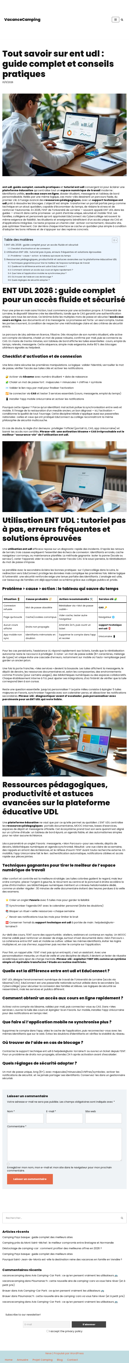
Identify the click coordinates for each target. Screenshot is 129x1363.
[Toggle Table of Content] (113, 240)
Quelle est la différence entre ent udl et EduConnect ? (39, 266)
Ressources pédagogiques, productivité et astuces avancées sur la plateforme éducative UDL (61, 259)
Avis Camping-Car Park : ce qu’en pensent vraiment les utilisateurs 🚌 (74, 1275)
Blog (60, 1360)
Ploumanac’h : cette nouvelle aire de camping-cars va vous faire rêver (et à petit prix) (71, 1296)
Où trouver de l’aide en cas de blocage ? (32, 276)
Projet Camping (43, 1360)
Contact (72, 1360)
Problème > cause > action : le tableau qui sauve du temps (41, 255)
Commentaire (16, 1126)
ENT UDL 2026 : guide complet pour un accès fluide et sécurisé (42, 244)
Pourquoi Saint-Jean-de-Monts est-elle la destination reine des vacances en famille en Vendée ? (62, 1259)
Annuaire (22, 1360)
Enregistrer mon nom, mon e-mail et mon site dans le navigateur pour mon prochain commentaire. (59, 1169)
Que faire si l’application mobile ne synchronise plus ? (39, 273)
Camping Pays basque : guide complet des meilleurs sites (37, 1237)
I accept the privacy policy (65, 1331)
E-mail (51, 1111)
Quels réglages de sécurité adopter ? (30, 280)
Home (8, 1360)
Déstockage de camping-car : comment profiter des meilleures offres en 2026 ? (52, 1248)
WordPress (77, 1353)
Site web (90, 1111)
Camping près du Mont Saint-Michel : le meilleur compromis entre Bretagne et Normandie (58, 1243)
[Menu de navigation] (115, 19)
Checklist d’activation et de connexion (30, 248)
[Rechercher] (122, 19)
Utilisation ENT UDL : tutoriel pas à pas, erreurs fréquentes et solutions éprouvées (53, 252)
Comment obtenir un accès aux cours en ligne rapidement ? (42, 269)
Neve (48, 1353)
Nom (11, 1111)
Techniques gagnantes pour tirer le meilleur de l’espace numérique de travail (50, 262)
